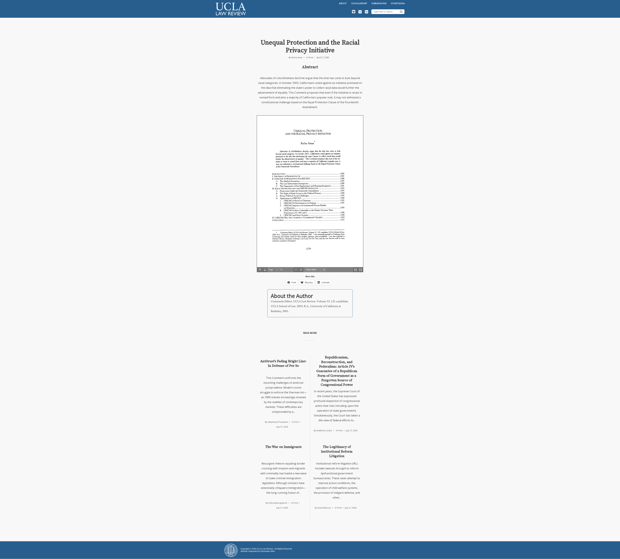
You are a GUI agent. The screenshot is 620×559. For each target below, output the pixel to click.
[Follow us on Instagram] (360, 11)
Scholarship (359, 3)
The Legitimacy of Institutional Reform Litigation (336, 451)
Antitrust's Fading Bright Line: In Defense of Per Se (283, 363)
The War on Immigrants (283, 447)
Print (311, 57)
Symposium (398, 3)
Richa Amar (297, 57)
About (343, 3)
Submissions (379, 3)
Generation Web (267, 551)
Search (401, 12)
